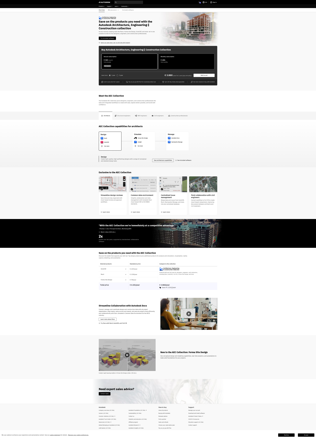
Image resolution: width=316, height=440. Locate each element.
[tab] (105, 116)
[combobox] (128, 2)
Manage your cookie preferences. (78, 435)
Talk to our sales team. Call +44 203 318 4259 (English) (115, 43)
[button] (112, 269)
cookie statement (55, 435)
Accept (306, 435)
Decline (286, 435)
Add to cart (204, 75)
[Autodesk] (104, 2)
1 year (113, 75)
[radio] (129, 61)
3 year (121, 75)
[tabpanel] (158, 249)
